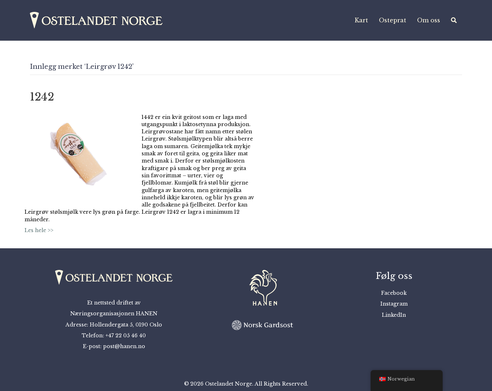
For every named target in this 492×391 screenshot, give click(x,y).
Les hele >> (38, 230)
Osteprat (392, 20)
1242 (42, 96)
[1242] (78, 153)
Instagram (394, 304)
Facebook (394, 293)
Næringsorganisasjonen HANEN (113, 313)
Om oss (428, 20)
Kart (361, 20)
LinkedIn (394, 315)
